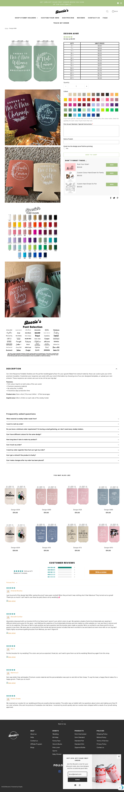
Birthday (55, 737)
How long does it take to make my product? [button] (21, 439)
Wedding (56, 734)
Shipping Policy (102, 734)
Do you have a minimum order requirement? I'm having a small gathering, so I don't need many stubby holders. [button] (45, 429)
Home (6, 28)
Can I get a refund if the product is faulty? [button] (21, 455)
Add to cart (91, 155)
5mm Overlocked (80, 734)
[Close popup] (119, 756)
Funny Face (56, 741)
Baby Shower (57, 754)
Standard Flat (79, 741)
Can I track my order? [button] (14, 445)
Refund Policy (101, 737)
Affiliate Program (36, 744)
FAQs (105, 18)
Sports (55, 751)
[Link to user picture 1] (11, 604)
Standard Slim (79, 744)
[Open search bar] (108, 11)
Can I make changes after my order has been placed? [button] (25, 460)
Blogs (32, 747)
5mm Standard (80, 737)
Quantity (66, 82)
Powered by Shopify (17, 786)
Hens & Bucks (57, 744)
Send (77, 780)
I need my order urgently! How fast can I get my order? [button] (25, 450)
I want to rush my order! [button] (14, 424)
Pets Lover (56, 747)
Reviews (81, 18)
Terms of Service (102, 741)
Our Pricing (68, 18)
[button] (68, 37)
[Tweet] (113, 197)
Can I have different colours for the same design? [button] (23, 434)
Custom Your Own (50, 18)
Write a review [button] (100, 572)
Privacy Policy (101, 744)
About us (33, 734)
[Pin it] (117, 197)
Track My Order (61, 23)
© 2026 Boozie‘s (6, 786)
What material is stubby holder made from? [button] (21, 419)
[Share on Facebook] (110, 197)
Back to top (62, 724)
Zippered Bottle (80, 747)
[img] (10, 588)
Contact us (94, 18)
